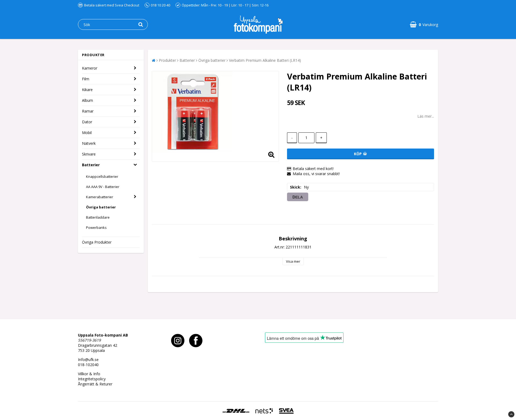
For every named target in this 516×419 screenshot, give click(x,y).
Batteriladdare (98, 217)
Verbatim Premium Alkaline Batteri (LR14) (265, 60)
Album (87, 100)
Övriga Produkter (97, 242)
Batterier (91, 164)
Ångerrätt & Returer (95, 384)
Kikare (87, 89)
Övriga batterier (101, 207)
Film (85, 78)
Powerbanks (96, 227)
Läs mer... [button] (425, 116)
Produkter (167, 60)
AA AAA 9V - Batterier (102, 186)
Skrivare (89, 154)
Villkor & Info (89, 373)
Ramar (88, 111)
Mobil (87, 132)
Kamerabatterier (99, 196)
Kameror (89, 68)
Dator (87, 121)
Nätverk (89, 143)
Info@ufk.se (88, 359)
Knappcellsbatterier (102, 176)
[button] (424, 24)
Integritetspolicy (92, 378)
